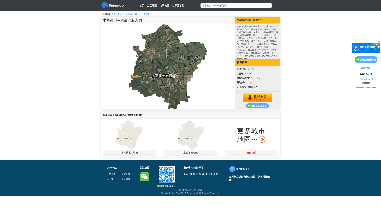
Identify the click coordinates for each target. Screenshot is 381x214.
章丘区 (138, 14)
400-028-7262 (366, 79)
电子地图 (164, 5)
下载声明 (111, 174)
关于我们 (111, 179)
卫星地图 (152, 5)
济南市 (129, 14)
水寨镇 (146, 14)
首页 (141, 5)
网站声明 (125, 174)
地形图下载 (178, 5)
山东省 (120, 14)
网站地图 (125, 179)
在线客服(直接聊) (259, 105)
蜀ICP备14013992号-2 (190, 190)
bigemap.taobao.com (366, 87)
